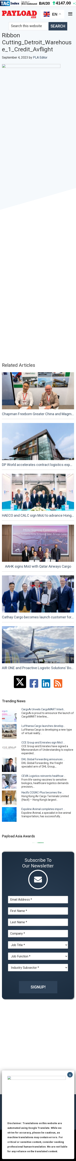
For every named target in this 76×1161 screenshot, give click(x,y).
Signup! (38, 987)
